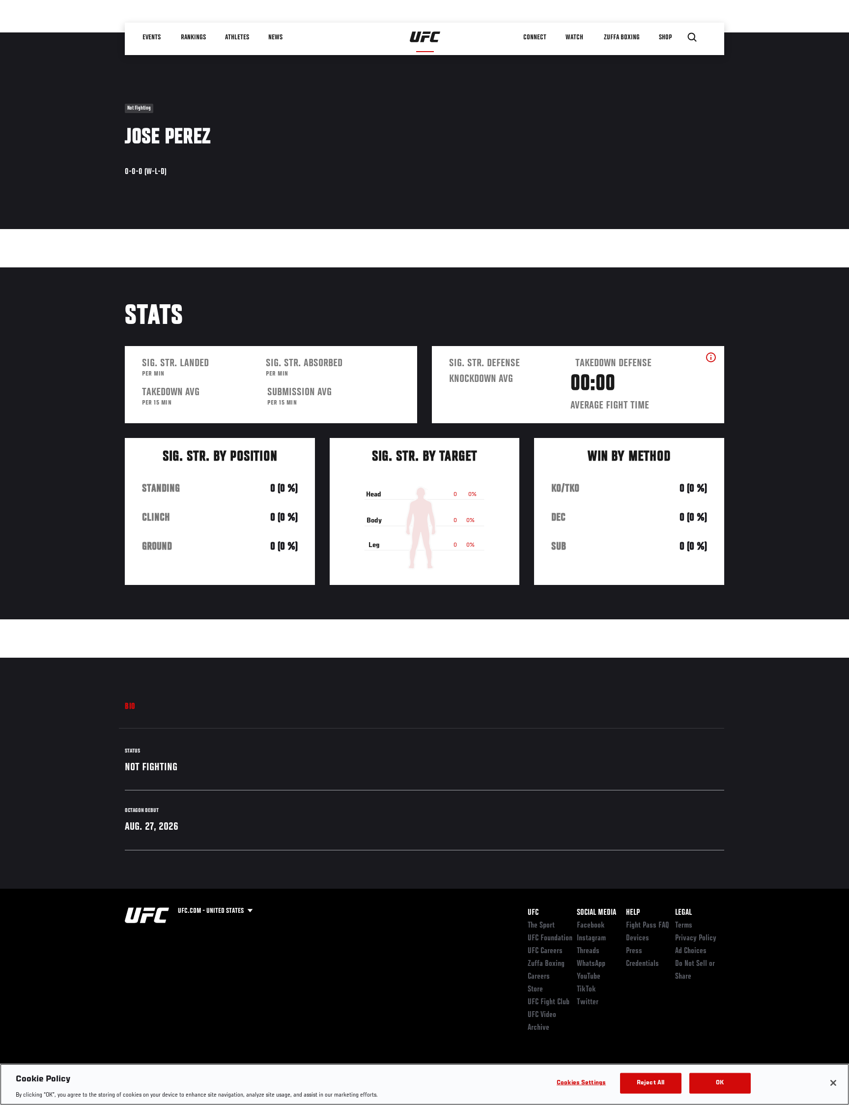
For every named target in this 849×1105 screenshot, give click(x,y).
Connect (534, 37)
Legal (683, 912)
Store (535, 989)
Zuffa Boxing (622, 37)
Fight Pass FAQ (647, 925)
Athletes (237, 37)
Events (151, 37)
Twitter (587, 1002)
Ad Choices (691, 951)
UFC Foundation (550, 938)
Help (633, 912)
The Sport (541, 925)
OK (720, 1082)
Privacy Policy (695, 938)
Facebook (591, 925)
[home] (425, 37)
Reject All (650, 1082)
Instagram (591, 938)
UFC (533, 912)
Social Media (596, 912)
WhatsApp (591, 964)
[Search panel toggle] (692, 37)
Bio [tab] (130, 706)
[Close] (833, 1083)
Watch (574, 37)
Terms (683, 925)
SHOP (665, 37)
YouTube (588, 976)
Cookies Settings (581, 1082)
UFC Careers (545, 951)
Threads (588, 951)
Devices (637, 938)
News (275, 37)
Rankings (193, 37)
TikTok (586, 989)
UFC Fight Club (548, 1002)
